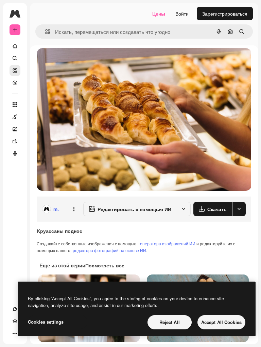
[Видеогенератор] (15, 141)
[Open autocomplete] (45, 31)
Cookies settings (46, 322)
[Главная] (15, 46)
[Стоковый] (15, 70)
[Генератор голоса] (15, 153)
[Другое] (15, 333)
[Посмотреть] (15, 82)
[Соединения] (15, 309)
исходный (82, 60)
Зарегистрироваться (224, 13)
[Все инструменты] (15, 104)
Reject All (169, 322)
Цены (158, 13)
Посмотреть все (104, 265)
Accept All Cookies (221, 322)
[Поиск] (15, 58)
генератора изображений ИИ (167, 243)
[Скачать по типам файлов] (239, 209)
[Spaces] (15, 116)
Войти (182, 13)
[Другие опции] (74, 209)
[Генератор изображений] (15, 129)
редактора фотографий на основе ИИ (109, 250)
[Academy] (15, 321)
